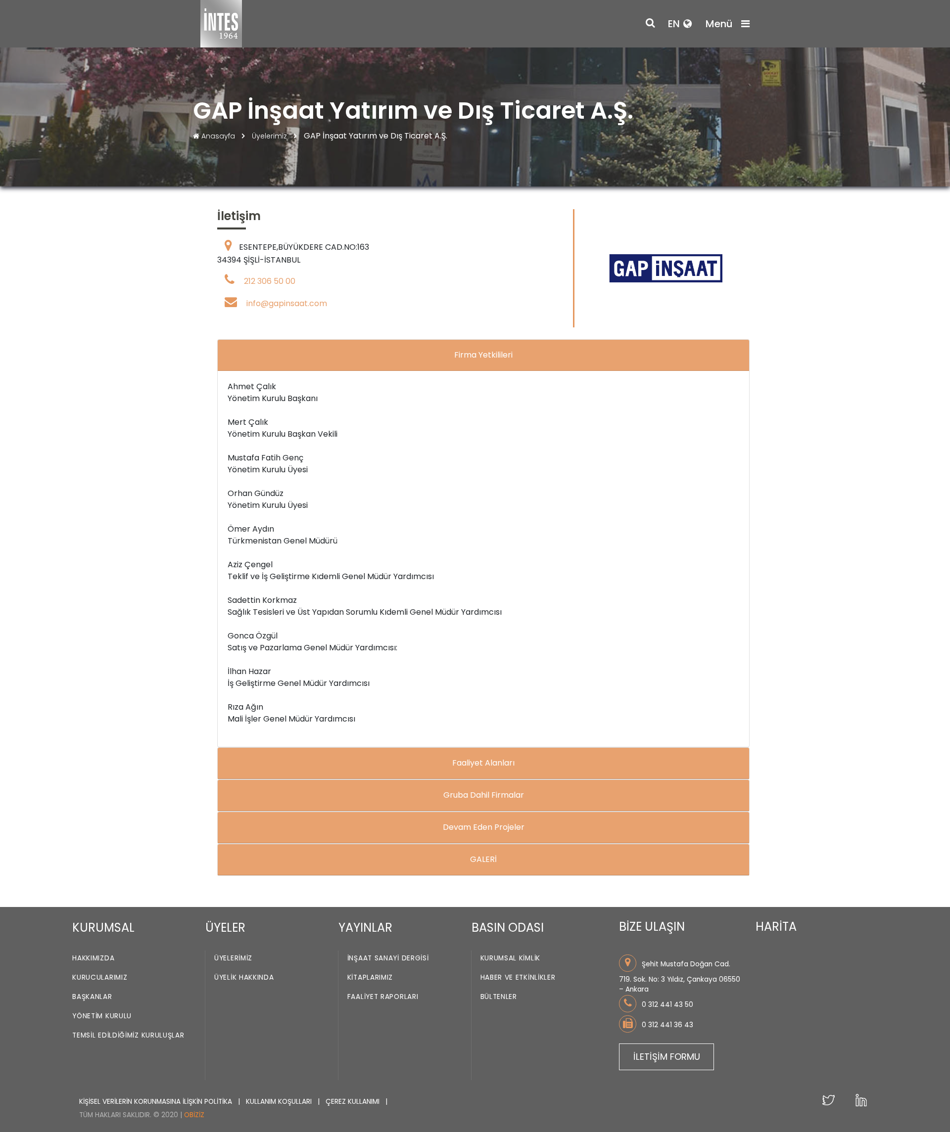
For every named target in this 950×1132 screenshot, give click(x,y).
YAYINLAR (365, 927)
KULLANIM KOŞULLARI (280, 1101)
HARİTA (776, 926)
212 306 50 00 (269, 281)
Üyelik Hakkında (244, 977)
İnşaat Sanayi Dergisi (388, 958)
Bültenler (498, 996)
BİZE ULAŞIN (652, 926)
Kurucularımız (99, 977)
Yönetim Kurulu (102, 1016)
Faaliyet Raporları (383, 996)
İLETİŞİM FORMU (666, 1056)
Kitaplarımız (370, 977)
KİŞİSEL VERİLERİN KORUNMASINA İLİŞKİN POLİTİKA (156, 1101)
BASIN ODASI (508, 927)
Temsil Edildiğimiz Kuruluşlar (128, 1035)
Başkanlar (92, 996)
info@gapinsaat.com (286, 303)
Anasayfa (218, 136)
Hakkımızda (93, 958)
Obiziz (194, 1115)
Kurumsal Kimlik (510, 958)
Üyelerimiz (270, 136)
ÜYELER (225, 927)
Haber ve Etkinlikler (518, 977)
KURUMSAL (103, 927)
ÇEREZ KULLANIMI (353, 1101)
